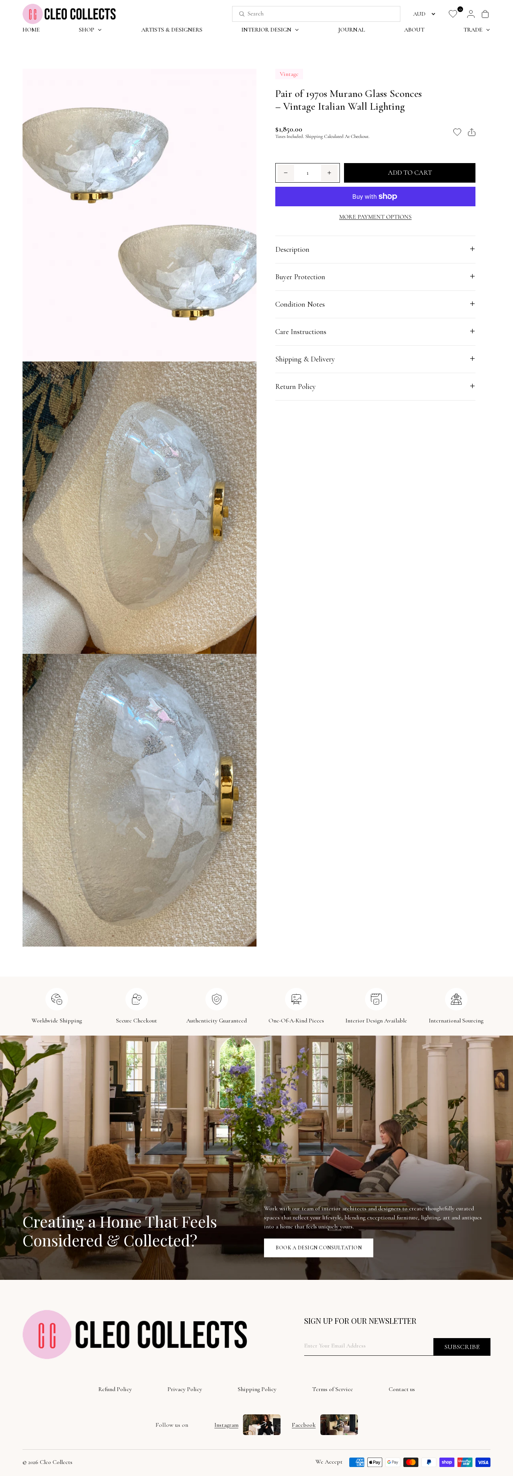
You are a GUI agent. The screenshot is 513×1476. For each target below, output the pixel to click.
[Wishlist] (453, 14)
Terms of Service (332, 1389)
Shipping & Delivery (305, 358)
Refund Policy (115, 1389)
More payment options (375, 217)
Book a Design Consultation (319, 1248)
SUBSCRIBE (462, 1347)
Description (292, 249)
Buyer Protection (300, 276)
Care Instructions (300, 331)
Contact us (402, 1389)
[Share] (471, 132)
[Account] (471, 14)
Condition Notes (300, 304)
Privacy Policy (184, 1389)
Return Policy (295, 386)
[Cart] (485, 14)
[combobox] (307, 14)
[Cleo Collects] (69, 14)
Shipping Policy (257, 1389)
